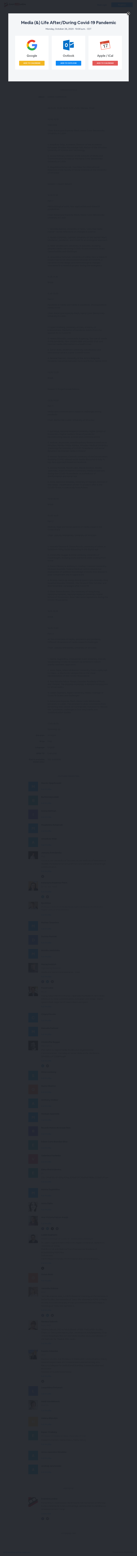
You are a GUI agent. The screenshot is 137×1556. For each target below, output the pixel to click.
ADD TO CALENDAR (31, 63)
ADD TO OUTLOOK (68, 63)
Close (128, 14)
